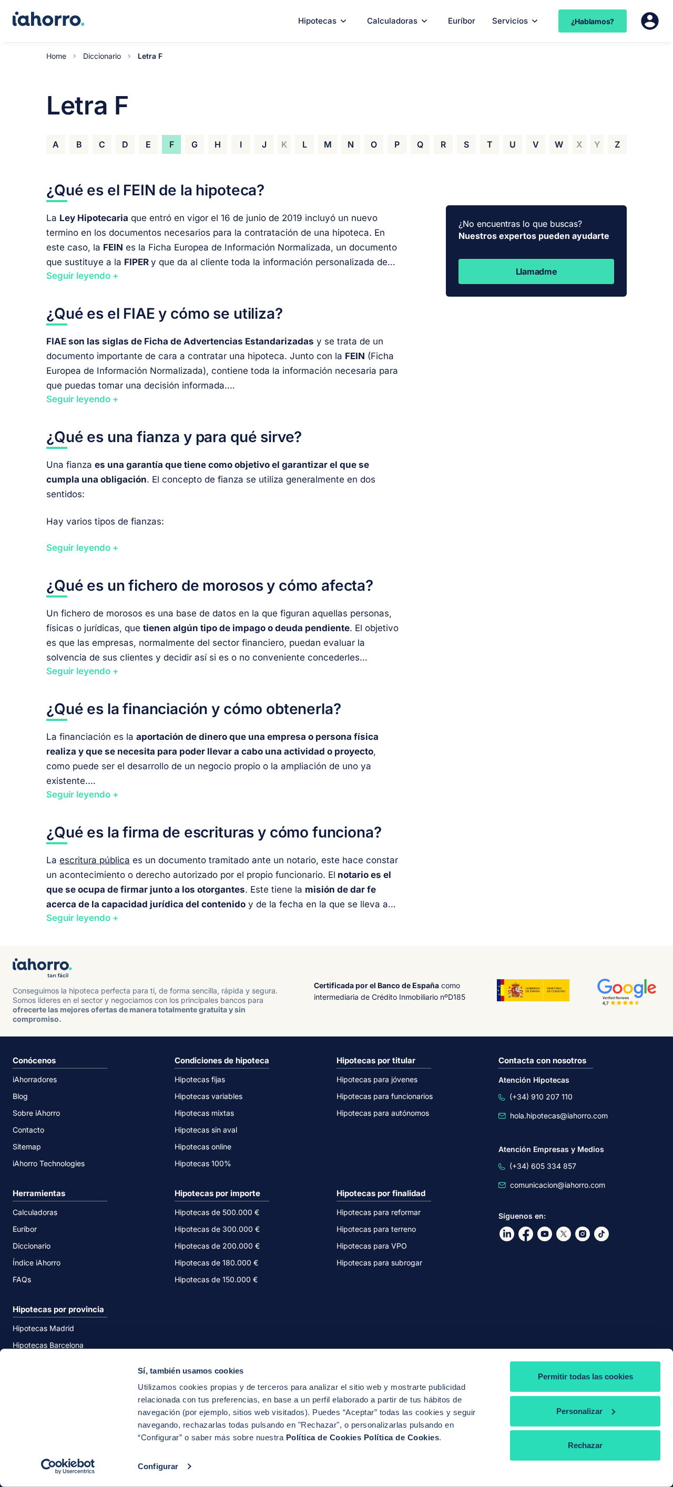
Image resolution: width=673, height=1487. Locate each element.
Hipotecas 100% (203, 1163)
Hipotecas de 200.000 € (217, 1245)
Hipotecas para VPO (371, 1245)
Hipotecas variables (208, 1096)
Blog (20, 1096)
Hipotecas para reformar (378, 1212)
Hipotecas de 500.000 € (217, 1212)
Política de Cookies (324, 1437)
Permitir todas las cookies (585, 1376)
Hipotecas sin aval (206, 1129)
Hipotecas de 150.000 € (216, 1279)
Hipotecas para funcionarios (384, 1096)
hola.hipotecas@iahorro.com (559, 1115)
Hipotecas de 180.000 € (216, 1262)
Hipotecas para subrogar (379, 1262)
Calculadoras (392, 21)
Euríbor (461, 21)
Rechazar (585, 1445)
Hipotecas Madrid (43, 1328)
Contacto (28, 1129)
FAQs (22, 1279)
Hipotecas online (203, 1146)
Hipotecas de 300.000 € (217, 1228)
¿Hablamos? (593, 21)
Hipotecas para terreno (376, 1228)
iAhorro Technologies (49, 1163)
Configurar (158, 1466)
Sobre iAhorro (36, 1112)
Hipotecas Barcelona (48, 1345)
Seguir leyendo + (82, 275)
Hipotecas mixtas (204, 1112)
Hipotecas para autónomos (382, 1112)
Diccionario (102, 55)
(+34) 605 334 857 (542, 1165)
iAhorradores (35, 1079)
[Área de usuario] (649, 21)
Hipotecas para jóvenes (376, 1079)
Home (56, 55)
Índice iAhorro (36, 1262)
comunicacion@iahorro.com (557, 1184)
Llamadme (536, 271)
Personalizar (579, 1410)
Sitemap (27, 1146)
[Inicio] (49, 20)
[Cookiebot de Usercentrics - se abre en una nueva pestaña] (68, 1466)
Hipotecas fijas (200, 1079)
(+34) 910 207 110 (541, 1096)
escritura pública (94, 860)
